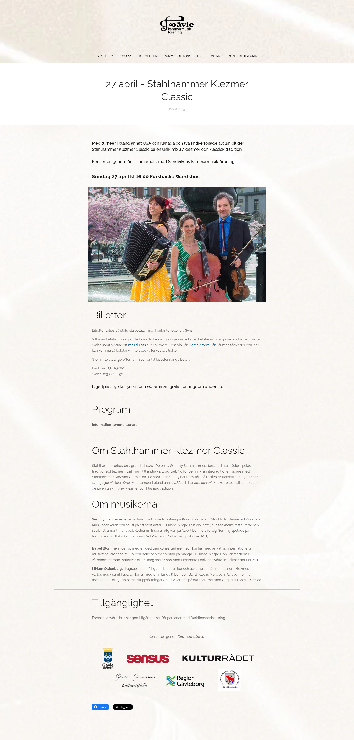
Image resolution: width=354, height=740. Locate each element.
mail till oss (137, 345)
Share (103, 707)
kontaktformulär (202, 345)
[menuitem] (107, 56)
